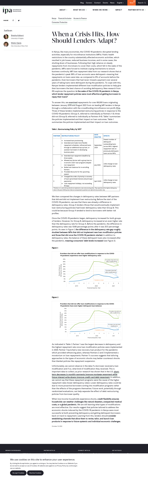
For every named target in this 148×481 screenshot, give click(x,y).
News (112, 3)
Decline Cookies (35, 473)
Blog (82, 3)
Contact (97, 3)
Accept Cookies (18, 473)
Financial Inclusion (64, 18)
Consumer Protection (59, 22)
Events (105, 3)
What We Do (79, 10)
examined (73, 102)
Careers (89, 3)
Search (140, 3)
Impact (118, 10)
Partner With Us (136, 10)
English (119, 3)
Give (131, 3)
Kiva (118, 108)
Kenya (54, 18)
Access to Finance (80, 18)
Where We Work (100, 10)
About (63, 10)
